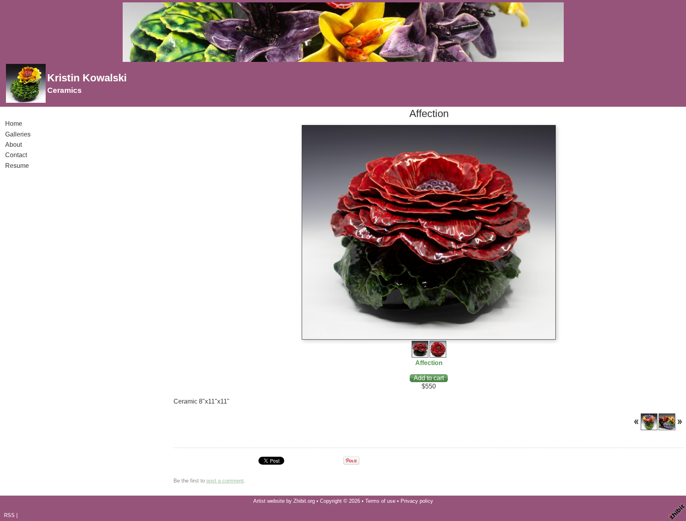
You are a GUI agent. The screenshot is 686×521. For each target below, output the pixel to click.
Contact (16, 155)
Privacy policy (417, 501)
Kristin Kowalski (87, 77)
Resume (17, 165)
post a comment (225, 481)
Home (13, 123)
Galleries (18, 134)
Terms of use (380, 501)
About (13, 144)
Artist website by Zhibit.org (284, 501)
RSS (9, 515)
